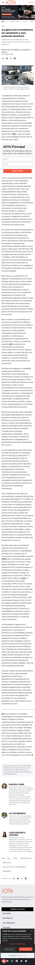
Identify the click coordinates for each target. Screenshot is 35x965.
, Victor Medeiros (15, 50)
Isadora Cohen (6, 50)
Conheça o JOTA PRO (17, 909)
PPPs (4, 559)
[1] (24, 578)
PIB (14, 134)
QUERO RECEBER (17, 171)
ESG (10, 344)
